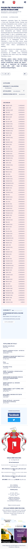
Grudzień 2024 (9, 151)
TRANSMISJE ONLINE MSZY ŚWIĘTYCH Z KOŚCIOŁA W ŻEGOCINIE (13, 357)
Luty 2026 (8, 119)
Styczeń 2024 (9, 176)
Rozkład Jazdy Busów (9, 346)
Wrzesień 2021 (9, 240)
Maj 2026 (8, 112)
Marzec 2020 (9, 281)
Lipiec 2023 (8, 190)
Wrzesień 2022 (9, 213)
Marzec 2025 (9, 144)
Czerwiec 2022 (9, 219)
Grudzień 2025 (9, 123)
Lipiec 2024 (8, 162)
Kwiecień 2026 (9, 114)
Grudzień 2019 (9, 288)
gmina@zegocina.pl (15, 487)
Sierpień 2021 (9, 242)
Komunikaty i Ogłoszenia (11, 87)
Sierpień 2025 (9, 133)
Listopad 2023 (9, 180)
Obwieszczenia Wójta (14, 94)
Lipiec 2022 (8, 217)
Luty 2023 (8, 201)
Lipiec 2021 (8, 245)
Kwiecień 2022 (9, 224)
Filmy (4, 362)
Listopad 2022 (9, 208)
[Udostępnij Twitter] (5, 74)
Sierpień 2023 (9, 187)
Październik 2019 (9, 292)
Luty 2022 (8, 229)
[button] (8, 310)
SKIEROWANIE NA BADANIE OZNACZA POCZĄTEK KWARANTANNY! (13, 377)
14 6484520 (15, 485)
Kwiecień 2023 (9, 197)
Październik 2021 (9, 238)
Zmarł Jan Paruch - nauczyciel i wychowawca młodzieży (11, 401)
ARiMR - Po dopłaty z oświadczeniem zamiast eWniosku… (13, 372)
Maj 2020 (8, 277)
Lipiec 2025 (8, 135)
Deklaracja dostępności (14, 497)
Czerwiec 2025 (9, 137)
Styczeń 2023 (9, 203)
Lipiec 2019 (8, 299)
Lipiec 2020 (8, 272)
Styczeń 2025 (9, 149)
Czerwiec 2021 (9, 247)
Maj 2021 (8, 249)
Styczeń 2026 (9, 121)
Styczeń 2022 (9, 231)
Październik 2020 (9, 265)
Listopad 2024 (9, 153)
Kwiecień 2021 (9, 251)
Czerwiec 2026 (9, 110)
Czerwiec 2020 (9, 274)
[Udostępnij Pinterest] (8, 74)
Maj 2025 (8, 139)
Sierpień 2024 (9, 160)
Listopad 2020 (9, 263)
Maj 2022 (8, 222)
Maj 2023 (8, 194)
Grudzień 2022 (9, 206)
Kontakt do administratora (14, 498)
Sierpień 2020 (9, 270)
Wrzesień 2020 (9, 267)
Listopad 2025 (9, 126)
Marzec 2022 (9, 226)
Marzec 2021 (8, 254)
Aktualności (11, 91)
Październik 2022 (9, 210)
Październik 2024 (9, 155)
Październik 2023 (9, 183)
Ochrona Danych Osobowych (14, 500)
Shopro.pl (17, 547)
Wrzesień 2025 (9, 130)
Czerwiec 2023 (9, 192)
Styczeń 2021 (9, 258)
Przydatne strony (7, 366)
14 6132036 (15, 486)
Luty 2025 (8, 146)
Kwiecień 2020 (9, 279)
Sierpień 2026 (9, 105)
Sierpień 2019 (9, 297)
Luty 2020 (8, 283)
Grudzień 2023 (9, 178)
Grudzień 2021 (9, 233)
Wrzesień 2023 (9, 185)
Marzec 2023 (9, 199)
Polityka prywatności (14, 499)
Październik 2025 (9, 128)
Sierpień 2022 (9, 215)
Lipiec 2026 (8, 107)
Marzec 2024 (9, 171)
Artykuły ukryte (14, 17)
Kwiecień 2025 (9, 142)
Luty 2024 (8, 174)
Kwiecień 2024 (9, 169)
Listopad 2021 (9, 235)
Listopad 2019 (9, 290)
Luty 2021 (8, 256)
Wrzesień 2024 (9, 158)
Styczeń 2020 (9, 286)
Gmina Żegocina (6, 545)
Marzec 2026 (9, 117)
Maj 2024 (8, 167)
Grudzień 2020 (9, 260)
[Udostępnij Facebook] (2, 74)
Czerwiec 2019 (9, 302)
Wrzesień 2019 (9, 295)
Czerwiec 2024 (9, 165)
